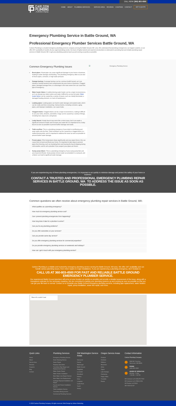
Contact (128, 7)
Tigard (102, 369)
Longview (79, 381)
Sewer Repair (57, 362)
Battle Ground (81, 367)
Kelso (78, 379)
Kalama (79, 376)
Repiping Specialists (59, 364)
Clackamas (104, 374)
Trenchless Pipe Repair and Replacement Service (61, 368)
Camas (79, 362)
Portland (103, 357)
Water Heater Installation (60, 373)
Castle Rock (80, 383)
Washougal (80, 364)
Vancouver (80, 360)
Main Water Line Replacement (62, 378)
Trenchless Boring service (60, 391)
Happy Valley (104, 376)
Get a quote (141, 7)
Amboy (79, 388)
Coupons (119, 7)
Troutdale (103, 379)
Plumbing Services (82, 7)
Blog (30, 369)
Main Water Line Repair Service (62, 376)
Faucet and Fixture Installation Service (62, 386)
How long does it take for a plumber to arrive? (48, 221)
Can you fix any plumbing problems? (45, 226)
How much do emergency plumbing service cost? (49, 211)
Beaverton (104, 364)
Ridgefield (80, 369)
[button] (88, 206)
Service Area (99, 7)
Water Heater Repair (59, 371)
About (70, 7)
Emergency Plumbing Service (61, 357)
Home (63, 7)
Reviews (110, 7)
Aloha (102, 367)
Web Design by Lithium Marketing (73, 403)
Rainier (103, 381)
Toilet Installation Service (60, 389)
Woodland (80, 374)
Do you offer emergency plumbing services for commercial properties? (56, 241)
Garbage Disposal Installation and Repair (63, 381)
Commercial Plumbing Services (62, 394)
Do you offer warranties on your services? (46, 231)
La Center (80, 371)
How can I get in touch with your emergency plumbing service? (54, 250)
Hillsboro (103, 362)
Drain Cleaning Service (59, 360)
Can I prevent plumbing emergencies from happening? (51, 216)
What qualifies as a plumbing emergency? (47, 207)
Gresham (103, 360)
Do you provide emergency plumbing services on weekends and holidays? (58, 245)
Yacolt (78, 386)
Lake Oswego (105, 371)
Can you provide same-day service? (44, 236)
